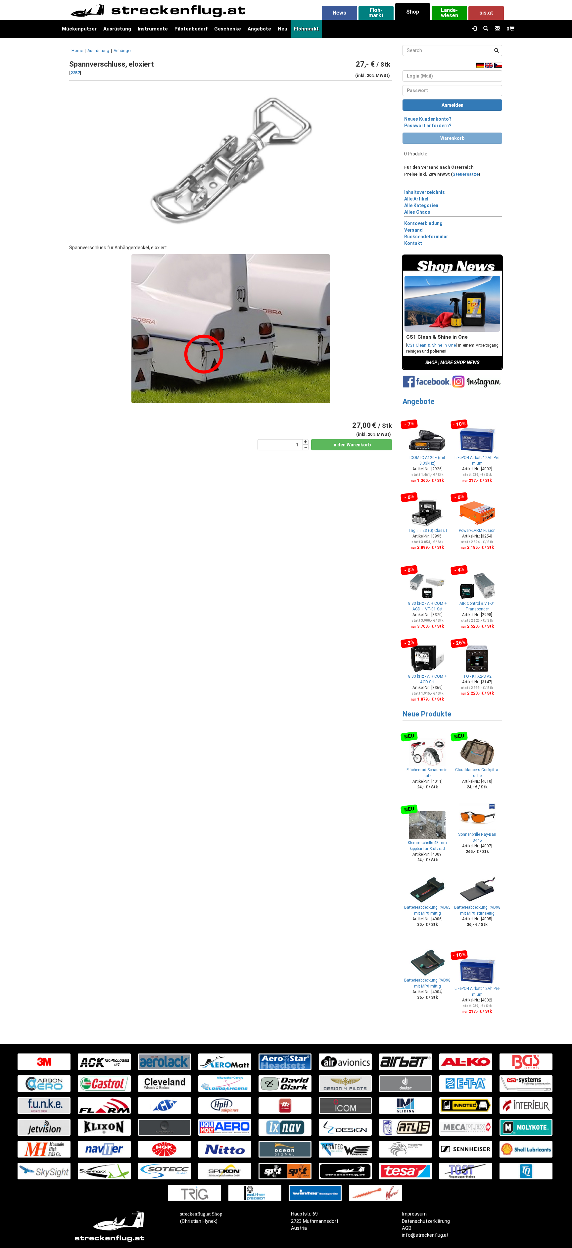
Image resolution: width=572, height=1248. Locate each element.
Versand (413, 230)
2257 (75, 72)
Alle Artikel (416, 198)
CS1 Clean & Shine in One (431, 345)
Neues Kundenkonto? (428, 119)
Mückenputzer (79, 29)
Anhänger (123, 50)
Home (77, 50)
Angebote (259, 29)
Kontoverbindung (423, 223)
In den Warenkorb (351, 444)
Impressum (414, 1214)
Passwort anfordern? (428, 125)
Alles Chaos (417, 212)
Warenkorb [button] (452, 138)
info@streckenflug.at (425, 1235)
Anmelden (452, 105)
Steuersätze (466, 174)
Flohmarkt (306, 29)
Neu (282, 29)
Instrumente (153, 29)
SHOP (431, 362)
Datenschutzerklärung (426, 1221)
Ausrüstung (117, 29)
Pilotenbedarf (191, 29)
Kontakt (413, 243)
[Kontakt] (497, 29)
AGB (406, 1228)
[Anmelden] (474, 29)
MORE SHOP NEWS (459, 362)
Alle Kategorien (421, 205)
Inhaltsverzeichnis (424, 192)
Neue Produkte (427, 714)
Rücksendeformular (426, 236)
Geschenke (227, 29)
